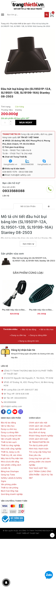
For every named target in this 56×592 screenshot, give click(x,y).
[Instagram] (20, 411)
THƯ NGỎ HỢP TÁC (38, 468)
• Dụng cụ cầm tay (18, 335)
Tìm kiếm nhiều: (10, 329)
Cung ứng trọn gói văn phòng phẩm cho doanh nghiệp (40, 461)
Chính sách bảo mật (38, 422)
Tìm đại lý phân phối (38, 445)
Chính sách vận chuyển (39, 426)
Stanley (18, 110)
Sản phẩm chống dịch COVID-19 (11, 466)
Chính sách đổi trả (37, 429)
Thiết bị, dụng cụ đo (10, 452)
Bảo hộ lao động (8, 422)
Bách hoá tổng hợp (9, 491)
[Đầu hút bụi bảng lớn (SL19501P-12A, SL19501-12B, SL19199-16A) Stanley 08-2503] (6, 262)
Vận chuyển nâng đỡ (10, 439)
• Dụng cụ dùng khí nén (28, 341)
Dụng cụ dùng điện (9, 432)
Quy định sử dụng (37, 432)
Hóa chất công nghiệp (11, 448)
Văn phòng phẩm (9, 484)
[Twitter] (9, 411)
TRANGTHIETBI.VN (11, 134)
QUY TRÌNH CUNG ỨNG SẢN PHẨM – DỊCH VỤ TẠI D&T (41, 474)
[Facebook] (3, 411)
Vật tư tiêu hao (7, 426)
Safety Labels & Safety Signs (11, 479)
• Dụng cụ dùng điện (38, 335)
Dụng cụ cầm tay (9, 429)
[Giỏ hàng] (52, 16)
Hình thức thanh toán (38, 448)
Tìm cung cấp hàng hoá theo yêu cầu (40, 453)
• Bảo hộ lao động (28, 329)
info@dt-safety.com (13, 406)
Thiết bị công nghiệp (10, 445)
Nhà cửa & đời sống (10, 461)
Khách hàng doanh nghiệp (41, 435)
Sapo (28, 536)
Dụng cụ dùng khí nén (11, 435)
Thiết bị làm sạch (9, 442)
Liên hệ (5, 195)
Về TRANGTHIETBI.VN (39, 442)
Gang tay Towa (8, 474)
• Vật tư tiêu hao (46, 329)
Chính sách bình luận (38, 439)
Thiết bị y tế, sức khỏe (11, 455)
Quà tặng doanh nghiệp (12, 494)
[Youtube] (15, 411)
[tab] (28, 206)
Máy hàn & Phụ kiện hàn (12, 458)
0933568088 (13, 191)
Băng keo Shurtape (10, 471)
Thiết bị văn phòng (9, 487)
